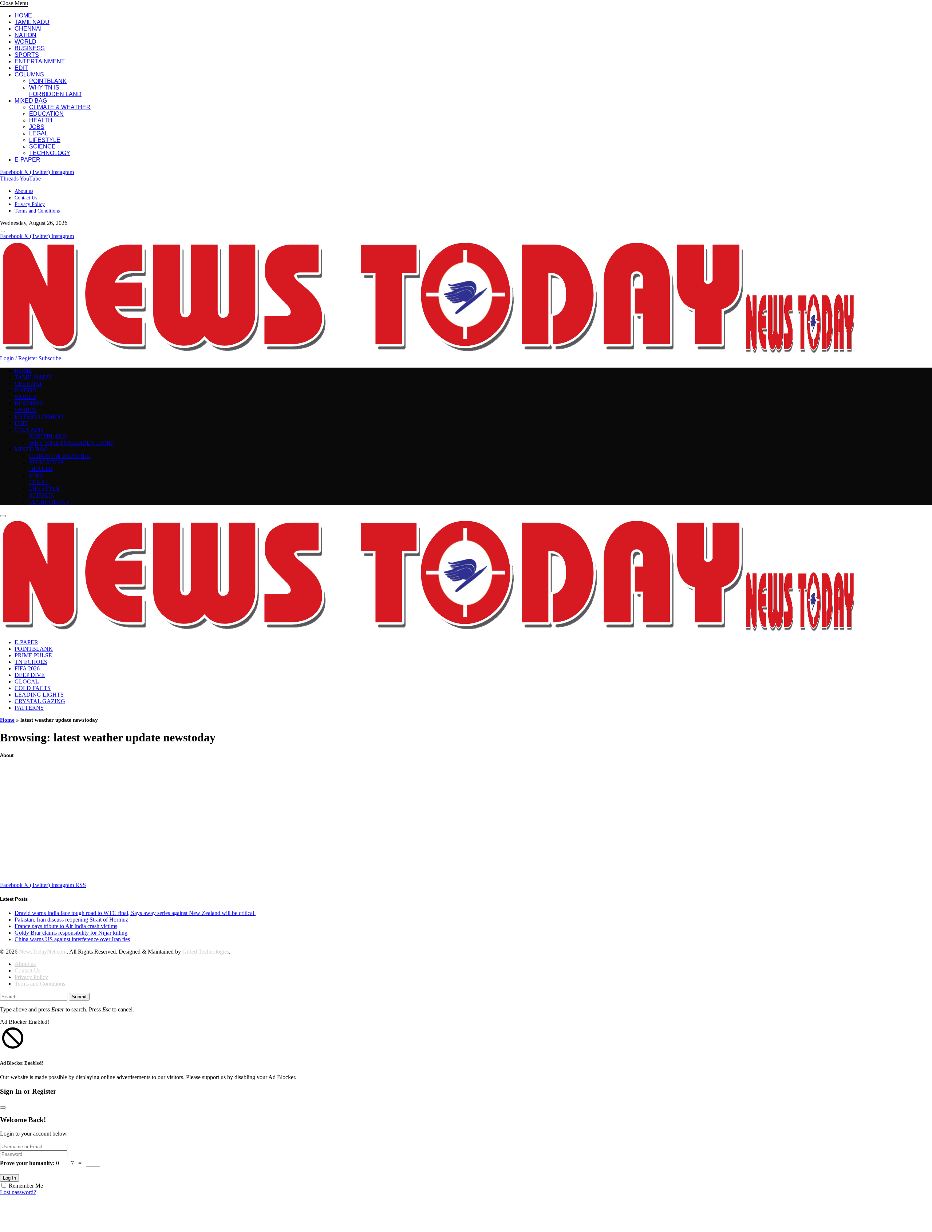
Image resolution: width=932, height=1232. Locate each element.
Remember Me (26, 1186)
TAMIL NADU (32, 22)
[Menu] (3, 231)
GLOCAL (27, 681)
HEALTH (40, 120)
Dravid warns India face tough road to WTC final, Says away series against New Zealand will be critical (135, 913)
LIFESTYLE (44, 140)
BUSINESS (30, 48)
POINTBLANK (48, 81)
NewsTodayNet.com (43, 951)
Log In (9, 1178)
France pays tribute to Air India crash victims (66, 926)
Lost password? (18, 1192)
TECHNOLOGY (49, 153)
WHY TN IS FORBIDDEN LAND (55, 90)
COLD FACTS (33, 688)
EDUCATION (46, 114)
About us (24, 191)
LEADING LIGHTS (39, 695)
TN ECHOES (31, 662)
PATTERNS (29, 708)
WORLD (25, 42)
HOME (23, 15)
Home (7, 720)
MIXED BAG (31, 101)
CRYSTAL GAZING (40, 701)
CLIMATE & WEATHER (60, 107)
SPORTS (27, 55)
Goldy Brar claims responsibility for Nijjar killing (71, 933)
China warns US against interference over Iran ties (72, 939)
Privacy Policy (30, 204)
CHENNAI (28, 28)
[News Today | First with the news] (427, 352)
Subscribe (50, 358)
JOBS (36, 127)
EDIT (21, 68)
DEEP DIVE (30, 675)
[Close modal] (3, 1107)
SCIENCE (42, 146)
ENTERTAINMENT (40, 61)
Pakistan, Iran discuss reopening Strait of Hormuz (71, 919)
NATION (25, 35)
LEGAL (38, 133)
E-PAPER (27, 160)
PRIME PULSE (33, 655)
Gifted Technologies (205, 951)
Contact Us (26, 198)
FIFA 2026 (27, 668)
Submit (79, 996)
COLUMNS (29, 74)
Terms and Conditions (37, 211)
